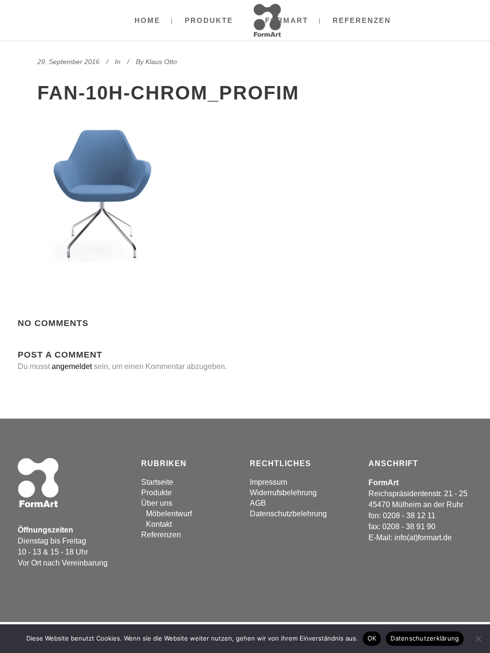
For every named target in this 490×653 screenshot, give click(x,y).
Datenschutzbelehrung (288, 514)
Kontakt (159, 524)
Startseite (157, 482)
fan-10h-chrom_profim (168, 92)
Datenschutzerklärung (424, 638)
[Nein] (478, 638)
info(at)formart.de (423, 537)
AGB (258, 503)
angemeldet (72, 366)
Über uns (156, 503)
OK (372, 638)
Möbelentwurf (169, 514)
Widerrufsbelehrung (283, 493)
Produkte (156, 493)
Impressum (268, 482)
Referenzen (161, 535)
